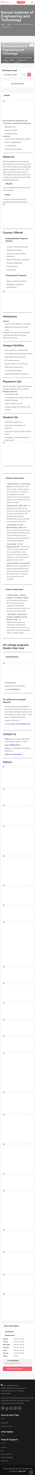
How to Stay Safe (6, 1454)
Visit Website (9, 1332)
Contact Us (4, 1461)
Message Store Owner (14, 1369)
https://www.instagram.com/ (20, 724)
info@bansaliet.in (15, 142)
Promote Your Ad (6, 1426)
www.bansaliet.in (16, 149)
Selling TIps (4, 1423)
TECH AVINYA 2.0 (14, 689)
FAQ (2, 1451)
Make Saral (22, 1471)
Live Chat (4, 1447)
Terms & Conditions (7, 1457)
